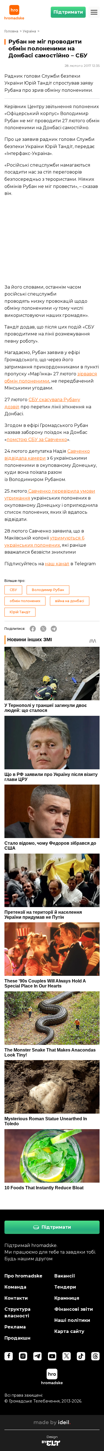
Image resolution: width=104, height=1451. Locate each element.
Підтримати (68, 12)
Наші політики (72, 1320)
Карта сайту (69, 1331)
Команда (15, 1287)
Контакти (16, 1298)
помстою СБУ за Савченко (37, 439)
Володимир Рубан (48, 590)
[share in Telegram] (54, 629)
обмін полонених (25, 601)
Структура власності (17, 1312)
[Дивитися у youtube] (52, 1356)
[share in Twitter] (43, 629)
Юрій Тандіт (20, 612)
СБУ (13, 590)
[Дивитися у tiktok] (81, 1356)
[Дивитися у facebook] (8, 1356)
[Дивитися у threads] (95, 1356)
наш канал (57, 563)
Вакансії (64, 1276)
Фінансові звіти (73, 1309)
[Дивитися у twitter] (66, 1356)
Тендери (65, 1287)
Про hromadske (23, 1276)
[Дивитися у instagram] (23, 1356)
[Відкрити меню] (94, 12)
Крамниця (66, 1298)
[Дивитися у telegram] (37, 1356)
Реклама (15, 1327)
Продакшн (17, 1338)
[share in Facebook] (33, 629)
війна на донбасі (69, 601)
